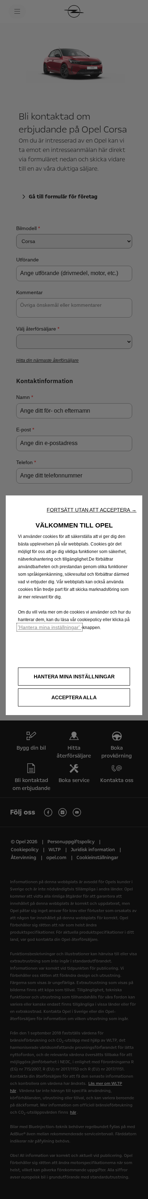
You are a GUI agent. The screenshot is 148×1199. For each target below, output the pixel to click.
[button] (92, 510)
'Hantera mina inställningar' (49, 627)
